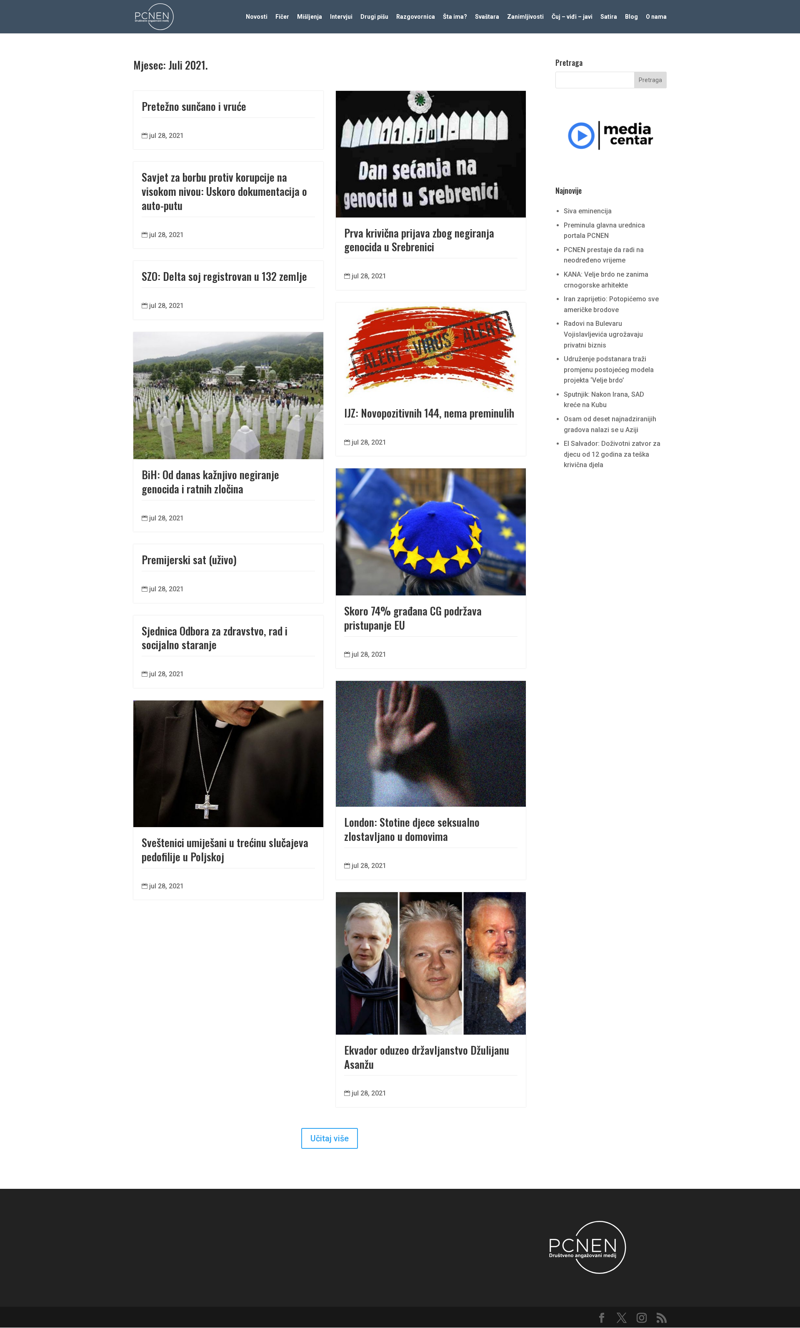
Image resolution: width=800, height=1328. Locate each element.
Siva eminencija (588, 211)
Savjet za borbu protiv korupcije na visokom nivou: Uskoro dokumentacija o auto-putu (224, 191)
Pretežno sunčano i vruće (194, 106)
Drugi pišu (374, 17)
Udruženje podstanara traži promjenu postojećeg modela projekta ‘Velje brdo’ (609, 369)
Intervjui (341, 17)
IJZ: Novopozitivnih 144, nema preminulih (429, 413)
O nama (656, 17)
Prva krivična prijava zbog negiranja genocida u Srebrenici (419, 240)
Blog (631, 17)
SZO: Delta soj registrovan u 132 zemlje (224, 276)
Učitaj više (329, 1138)
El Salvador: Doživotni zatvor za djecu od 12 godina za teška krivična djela (612, 454)
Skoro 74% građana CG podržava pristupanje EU (413, 618)
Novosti (257, 17)
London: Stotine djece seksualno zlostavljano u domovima (412, 829)
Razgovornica (415, 17)
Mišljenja (309, 17)
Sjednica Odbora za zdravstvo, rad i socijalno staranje (215, 638)
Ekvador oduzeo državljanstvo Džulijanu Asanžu (426, 1057)
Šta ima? (455, 17)
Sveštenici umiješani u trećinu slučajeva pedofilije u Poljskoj (225, 849)
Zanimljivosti (525, 17)
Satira (608, 17)
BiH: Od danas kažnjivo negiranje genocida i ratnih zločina (210, 481)
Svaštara (487, 17)
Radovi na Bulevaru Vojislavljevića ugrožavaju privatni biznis (603, 334)
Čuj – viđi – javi (572, 17)
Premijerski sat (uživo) (189, 559)
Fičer (282, 17)
